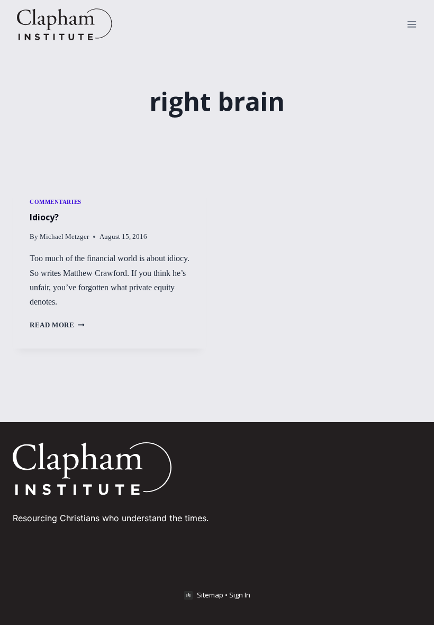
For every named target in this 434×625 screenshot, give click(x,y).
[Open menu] (411, 24)
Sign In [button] (239, 595)
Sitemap (210, 595)
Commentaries (56, 202)
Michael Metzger (64, 236)
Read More (57, 325)
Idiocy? (44, 217)
